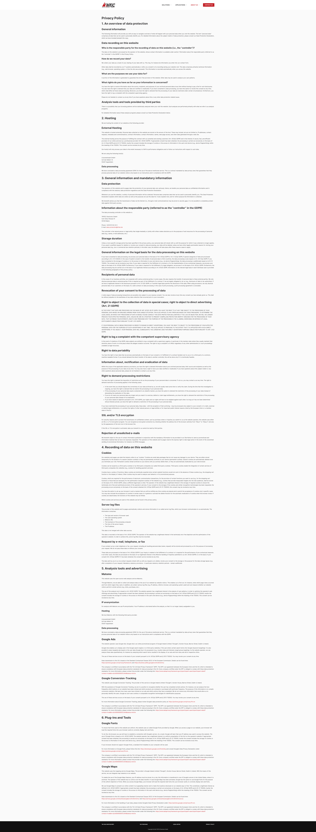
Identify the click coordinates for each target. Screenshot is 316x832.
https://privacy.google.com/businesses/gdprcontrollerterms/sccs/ (162, 799)
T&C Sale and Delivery (108, 824)
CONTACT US (209, 5)
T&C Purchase (144, 824)
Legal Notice (176, 824)
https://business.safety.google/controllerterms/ (149, 663)
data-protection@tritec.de (114, 227)
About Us (194, 5)
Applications (180, 5)
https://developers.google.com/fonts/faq (153, 749)
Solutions (166, 5)
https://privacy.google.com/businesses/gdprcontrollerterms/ (120, 799)
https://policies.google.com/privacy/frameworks (117, 663)
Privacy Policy (210, 824)
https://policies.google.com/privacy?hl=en (182, 701)
